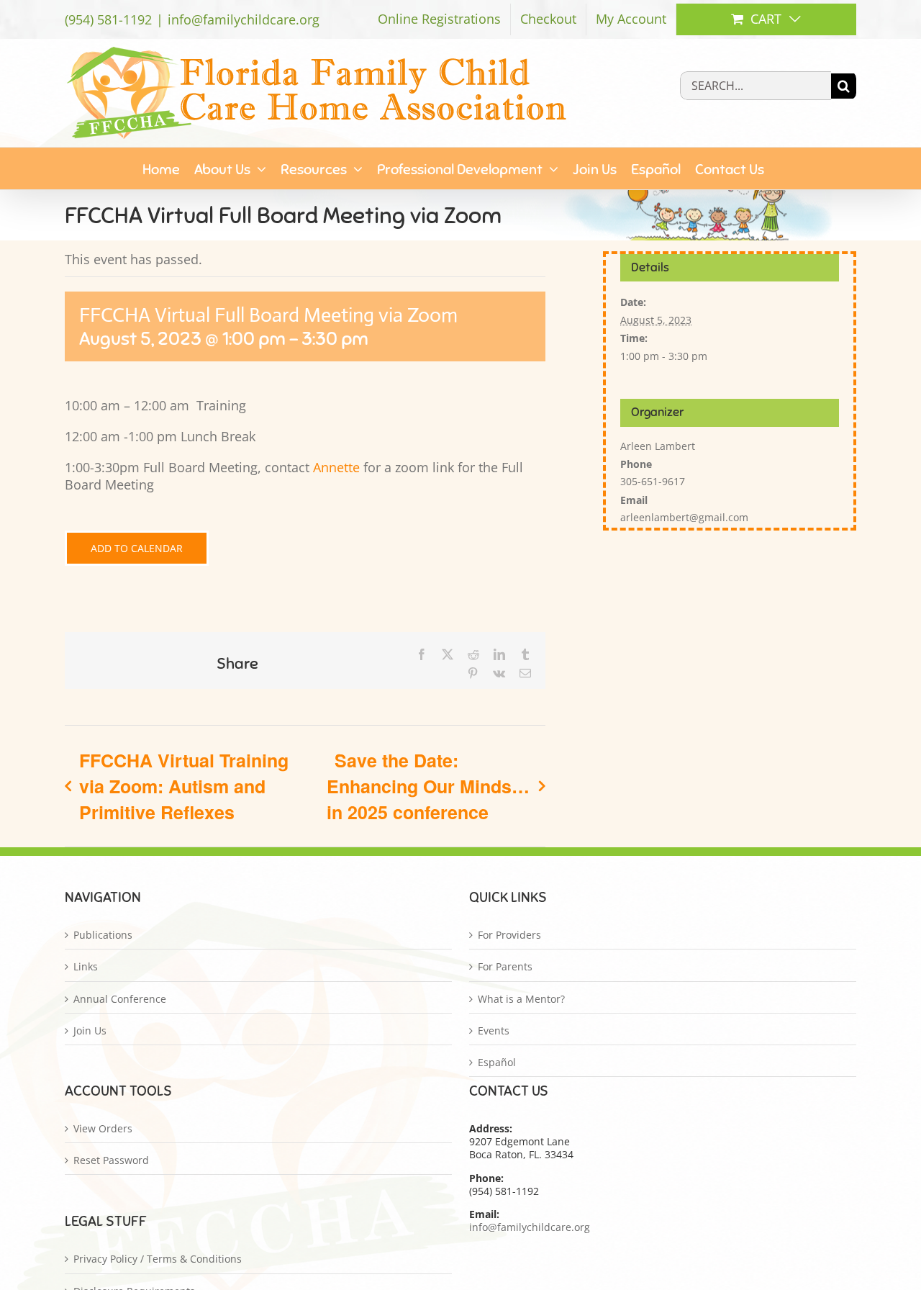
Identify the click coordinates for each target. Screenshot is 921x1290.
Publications (102, 935)
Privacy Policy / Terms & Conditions (157, 1259)
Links (85, 966)
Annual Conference (119, 999)
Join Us (89, 1030)
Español (497, 1062)
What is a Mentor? (521, 999)
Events (493, 1030)
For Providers (509, 935)
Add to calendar (137, 548)
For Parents (505, 966)
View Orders (102, 1128)
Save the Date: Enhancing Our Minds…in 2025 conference (428, 786)
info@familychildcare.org (243, 19)
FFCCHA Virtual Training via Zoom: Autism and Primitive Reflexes (184, 786)
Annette (336, 467)
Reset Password (111, 1160)
